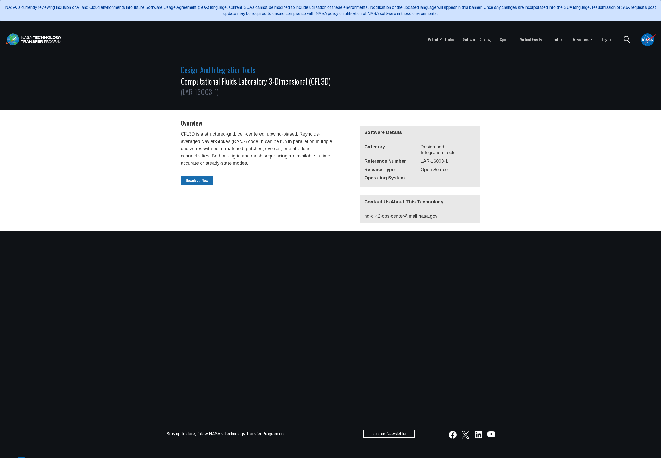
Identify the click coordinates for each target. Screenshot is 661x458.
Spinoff (505, 39)
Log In (606, 39)
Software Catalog (477, 39)
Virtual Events (531, 39)
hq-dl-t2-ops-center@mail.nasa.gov (400, 216)
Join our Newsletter (389, 434)
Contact (557, 39)
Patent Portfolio (441, 39)
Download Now (197, 180)
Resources (581, 39)
